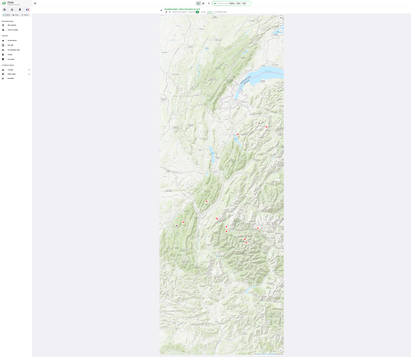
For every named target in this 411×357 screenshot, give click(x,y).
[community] (208, 3)
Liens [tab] (203, 12)
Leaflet (258, 354)
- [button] (281, 21)
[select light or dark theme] (12, 10)
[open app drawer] (35, 3)
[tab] (166, 12)
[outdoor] (198, 3)
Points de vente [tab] (179, 12)
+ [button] (281, 17)
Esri (264, 354)
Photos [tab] (193, 12)
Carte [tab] (210, 12)
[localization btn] (20, 10)
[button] (4, 10)
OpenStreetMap (271, 354)
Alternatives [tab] (220, 12)
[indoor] (203, 3)
